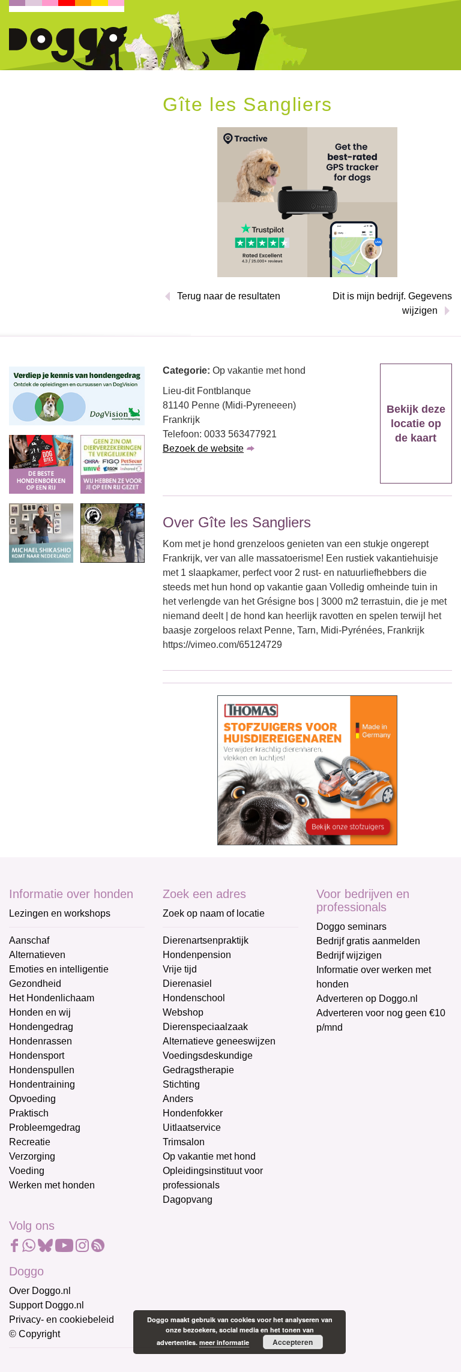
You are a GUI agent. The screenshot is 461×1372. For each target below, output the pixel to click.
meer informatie (224, 1342)
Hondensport (36, 1055)
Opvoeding (32, 1099)
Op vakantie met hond (209, 1156)
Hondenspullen (41, 1070)
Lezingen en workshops (59, 913)
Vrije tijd (180, 969)
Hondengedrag (41, 1027)
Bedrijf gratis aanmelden (368, 941)
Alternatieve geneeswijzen (219, 1041)
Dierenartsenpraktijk (206, 940)
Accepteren (293, 1342)
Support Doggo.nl (46, 1305)
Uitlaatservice (192, 1127)
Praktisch (29, 1113)
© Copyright (34, 1334)
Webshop (183, 1012)
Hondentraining (42, 1084)
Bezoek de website (203, 448)
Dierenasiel (187, 983)
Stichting (181, 1084)
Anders (178, 1099)
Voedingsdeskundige (208, 1055)
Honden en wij (40, 1012)
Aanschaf (29, 940)
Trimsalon (184, 1142)
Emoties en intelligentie (59, 969)
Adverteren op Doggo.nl (367, 998)
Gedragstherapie (198, 1070)
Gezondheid (35, 983)
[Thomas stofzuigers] (307, 769)
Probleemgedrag (44, 1127)
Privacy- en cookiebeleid (61, 1319)
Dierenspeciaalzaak (205, 1027)
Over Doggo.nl (40, 1291)
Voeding (26, 1171)
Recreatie (29, 1142)
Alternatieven (37, 955)
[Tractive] (307, 201)
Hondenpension (197, 955)
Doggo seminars (351, 926)
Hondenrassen (40, 1041)
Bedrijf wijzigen (349, 955)
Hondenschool (194, 998)
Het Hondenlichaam (51, 998)
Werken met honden (52, 1185)
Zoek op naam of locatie (214, 913)
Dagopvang (187, 1199)
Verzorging (32, 1156)
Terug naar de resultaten (228, 296)
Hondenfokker (193, 1113)
